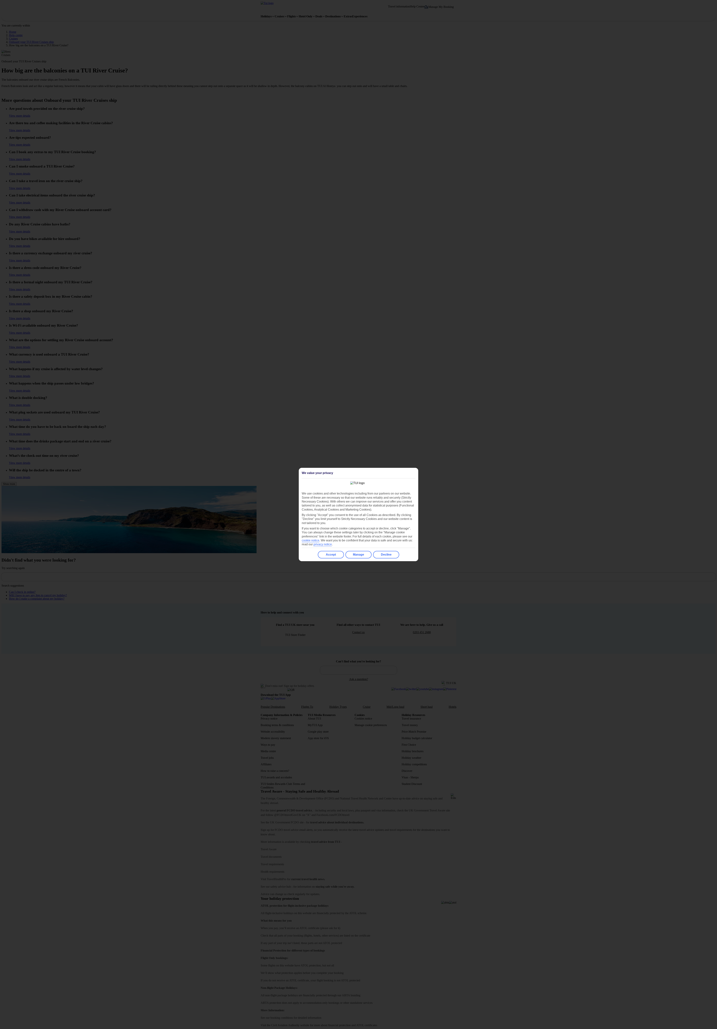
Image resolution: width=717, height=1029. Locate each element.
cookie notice (310, 540)
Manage (358, 554)
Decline (386, 554)
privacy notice (323, 544)
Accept (331, 554)
